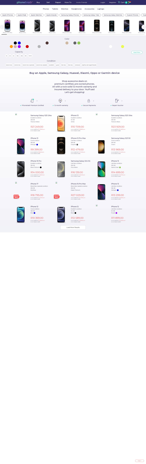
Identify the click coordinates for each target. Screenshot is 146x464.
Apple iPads (22, 15)
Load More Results (73, 227)
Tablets (55, 9)
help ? (139, 460)
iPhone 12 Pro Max (78, 138)
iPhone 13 (34, 138)
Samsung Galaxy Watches (113, 15)
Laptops (100, 9)
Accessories (89, 9)
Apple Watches (36, 15)
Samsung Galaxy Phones (70, 15)
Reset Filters (136, 52)
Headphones (76, 9)
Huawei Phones (132, 15)
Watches (64, 9)
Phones (46, 9)
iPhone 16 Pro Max (78, 184)
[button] (24, 2)
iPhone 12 (75, 115)
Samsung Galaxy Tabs (91, 15)
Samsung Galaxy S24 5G (80, 161)
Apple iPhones (7, 15)
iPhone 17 (34, 184)
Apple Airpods (51, 15)
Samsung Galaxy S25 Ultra (41, 115)
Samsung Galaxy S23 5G (121, 138)
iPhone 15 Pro (36, 161)
